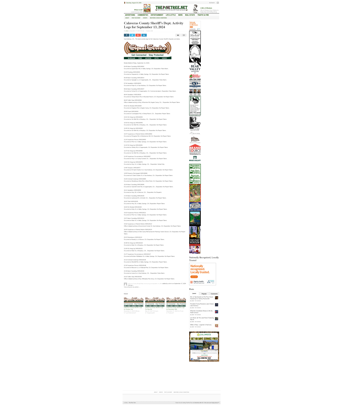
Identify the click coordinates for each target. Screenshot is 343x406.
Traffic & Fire (203, 15)
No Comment (198, 300)
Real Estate (190, 15)
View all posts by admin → (132, 287)
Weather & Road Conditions (158, 18)
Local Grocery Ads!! (137, 12)
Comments (214, 294)
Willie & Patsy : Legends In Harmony (201, 324)
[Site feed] (218, 3)
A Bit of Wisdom (206, 8)
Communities (143, 15)
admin (126, 31)
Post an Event (136, 18)
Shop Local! (138, 10)
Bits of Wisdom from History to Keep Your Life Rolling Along (209, 11)
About (127, 18)
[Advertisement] (204, 376)
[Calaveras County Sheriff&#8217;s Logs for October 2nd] (133, 301)
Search (213, 2)
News (180, 15)
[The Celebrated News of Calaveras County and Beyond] (171, 8)
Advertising (130, 15)
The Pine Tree (132, 402)
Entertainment (157, 15)
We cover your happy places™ (211, 402)
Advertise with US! (199, 402)
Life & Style (171, 15)
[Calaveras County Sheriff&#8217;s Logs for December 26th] (176, 301)
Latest (194, 293)
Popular (204, 294)
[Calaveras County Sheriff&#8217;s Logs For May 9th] (155, 301)
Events (145, 18)
